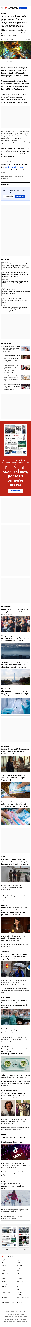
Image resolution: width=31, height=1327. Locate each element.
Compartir (5, 62)
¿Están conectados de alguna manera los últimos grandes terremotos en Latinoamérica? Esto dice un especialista (14, 982)
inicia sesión (8, 196)
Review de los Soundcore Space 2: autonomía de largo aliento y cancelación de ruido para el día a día (15, 1083)
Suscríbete (20, 196)
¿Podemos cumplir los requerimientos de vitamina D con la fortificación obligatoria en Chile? (15, 991)
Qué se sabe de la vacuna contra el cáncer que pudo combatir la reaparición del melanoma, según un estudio (15, 692)
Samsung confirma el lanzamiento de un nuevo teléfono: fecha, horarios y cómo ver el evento (14, 1051)
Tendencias (5, 951)
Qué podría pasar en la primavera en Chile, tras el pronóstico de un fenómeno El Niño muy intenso (15, 638)
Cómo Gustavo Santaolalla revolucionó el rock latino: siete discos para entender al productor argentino (14, 1121)
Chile (3, 857)
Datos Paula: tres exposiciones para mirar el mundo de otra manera (14, 1211)
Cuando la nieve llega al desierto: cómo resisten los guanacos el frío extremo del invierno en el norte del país (11, 378)
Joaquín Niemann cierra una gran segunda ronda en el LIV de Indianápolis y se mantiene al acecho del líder (15, 1039)
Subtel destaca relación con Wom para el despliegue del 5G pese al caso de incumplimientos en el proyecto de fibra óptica (14, 911)
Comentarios (14, 62)
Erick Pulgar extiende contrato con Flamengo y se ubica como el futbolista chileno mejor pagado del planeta (12, 387)
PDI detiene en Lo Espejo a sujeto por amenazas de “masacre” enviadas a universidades (12, 887)
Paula (3, 1181)
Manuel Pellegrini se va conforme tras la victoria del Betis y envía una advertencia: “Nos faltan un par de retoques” (15, 1004)
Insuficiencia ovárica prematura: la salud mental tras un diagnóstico (13, 1217)
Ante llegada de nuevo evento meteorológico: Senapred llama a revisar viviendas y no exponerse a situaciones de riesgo (14, 897)
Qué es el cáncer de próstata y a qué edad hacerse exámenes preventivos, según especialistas (12, 349)
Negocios (4, 905)
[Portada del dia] (15, 455)
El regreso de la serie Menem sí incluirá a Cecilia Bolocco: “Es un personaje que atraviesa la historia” (14, 1095)
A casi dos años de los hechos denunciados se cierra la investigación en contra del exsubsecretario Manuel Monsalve (12, 358)
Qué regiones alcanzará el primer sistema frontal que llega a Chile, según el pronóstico (14, 956)
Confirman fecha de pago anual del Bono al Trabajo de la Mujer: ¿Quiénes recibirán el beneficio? (14, 804)
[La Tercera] (9, 1247)
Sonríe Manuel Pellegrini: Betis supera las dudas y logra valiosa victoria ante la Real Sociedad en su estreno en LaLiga (14, 1031)
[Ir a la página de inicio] (12, 8)
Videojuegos (20, 177)
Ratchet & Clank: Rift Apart (14, 167)
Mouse (3, 13)
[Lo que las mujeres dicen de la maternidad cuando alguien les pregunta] (15, 1198)
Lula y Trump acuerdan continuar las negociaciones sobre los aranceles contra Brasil (14, 300)
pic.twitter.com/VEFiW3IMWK (9, 140)
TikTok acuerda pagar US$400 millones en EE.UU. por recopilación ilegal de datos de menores (15, 283)
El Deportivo (5, 998)
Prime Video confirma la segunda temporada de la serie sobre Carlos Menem (15, 1129)
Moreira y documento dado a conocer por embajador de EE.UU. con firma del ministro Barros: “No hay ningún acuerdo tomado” (11, 369)
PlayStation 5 (5, 178)
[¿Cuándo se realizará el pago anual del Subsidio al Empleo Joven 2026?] (15, 790)
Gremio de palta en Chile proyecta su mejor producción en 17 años (14, 945)
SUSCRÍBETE (15, 491)
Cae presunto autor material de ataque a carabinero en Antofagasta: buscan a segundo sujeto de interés (14, 309)
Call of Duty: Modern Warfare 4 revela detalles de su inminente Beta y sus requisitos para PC (15, 1076)
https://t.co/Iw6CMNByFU (15, 138)
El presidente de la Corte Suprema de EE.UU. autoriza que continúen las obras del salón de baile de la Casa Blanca (16, 291)
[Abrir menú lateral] (2, 8)
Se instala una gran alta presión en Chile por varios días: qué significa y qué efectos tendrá (14, 665)
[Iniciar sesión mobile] (29, 8)
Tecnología (5, 1046)
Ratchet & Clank (12, 177)
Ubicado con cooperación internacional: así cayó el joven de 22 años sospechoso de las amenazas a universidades (15, 274)
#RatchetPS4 (4, 138)
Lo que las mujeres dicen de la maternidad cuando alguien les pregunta (13, 1186)
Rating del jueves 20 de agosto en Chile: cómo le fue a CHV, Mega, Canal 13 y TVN (15, 751)
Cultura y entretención (9, 1090)
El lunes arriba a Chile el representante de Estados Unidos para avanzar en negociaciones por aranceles (14, 938)
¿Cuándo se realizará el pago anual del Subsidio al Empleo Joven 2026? (13, 778)
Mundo (3, 1135)
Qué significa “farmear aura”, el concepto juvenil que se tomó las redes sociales (14, 612)
